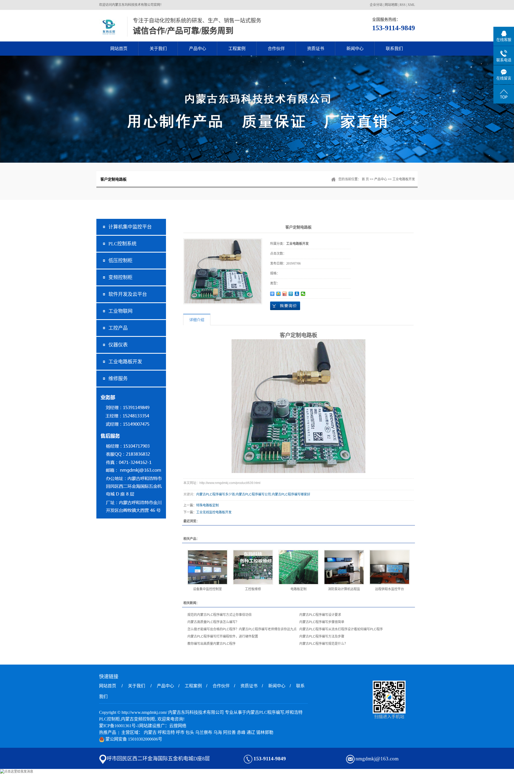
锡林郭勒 (264, 732)
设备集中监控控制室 (207, 589)
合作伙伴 (276, 48)
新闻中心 (355, 48)
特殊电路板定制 (207, 505)
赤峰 (241, 732)
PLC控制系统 (122, 243)
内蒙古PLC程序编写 (265, 712)
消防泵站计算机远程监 (344, 589)
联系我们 (394, 48)
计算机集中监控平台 (130, 227)
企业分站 (376, 5)
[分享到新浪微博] (284, 294)
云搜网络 (177, 725)
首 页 (365, 179)
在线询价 (285, 306)
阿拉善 (229, 732)
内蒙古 (150, 732)
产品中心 (197, 48)
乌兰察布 (203, 732)
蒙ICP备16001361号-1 (119, 725)
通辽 (251, 732)
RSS (403, 5)
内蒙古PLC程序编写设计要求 (320, 615)
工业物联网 (120, 311)
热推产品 (107, 732)
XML (411, 5)
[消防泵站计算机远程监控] (344, 567)
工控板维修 (253, 589)
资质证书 (315, 48)
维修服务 (118, 378)
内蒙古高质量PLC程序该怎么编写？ (213, 622)
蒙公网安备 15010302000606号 (133, 739)
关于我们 (158, 48)
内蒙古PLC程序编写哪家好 (291, 494)
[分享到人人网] (297, 294)
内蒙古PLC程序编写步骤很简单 (321, 622)
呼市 (180, 732)
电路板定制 (298, 589)
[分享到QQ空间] (278, 294)
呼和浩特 (166, 732)
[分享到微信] (303, 294)
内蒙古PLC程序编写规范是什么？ (323, 644)
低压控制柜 (120, 260)
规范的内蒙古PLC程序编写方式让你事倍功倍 (219, 615)
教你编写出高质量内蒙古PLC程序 (211, 644)
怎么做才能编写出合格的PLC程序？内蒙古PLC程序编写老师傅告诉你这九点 (242, 629)
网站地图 (391, 5)
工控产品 (118, 328)
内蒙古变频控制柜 (138, 719)
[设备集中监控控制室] (207, 567)
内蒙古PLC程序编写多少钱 (215, 494)
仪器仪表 (118, 345)
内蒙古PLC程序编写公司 (253, 494)
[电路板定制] (298, 567)
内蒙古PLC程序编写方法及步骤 (321, 636)
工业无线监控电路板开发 (214, 512)
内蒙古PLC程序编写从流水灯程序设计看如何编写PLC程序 (341, 629)
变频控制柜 (120, 277)
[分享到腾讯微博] (291, 294)
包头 (190, 732)
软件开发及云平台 (127, 294)
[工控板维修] (253, 567)
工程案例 (236, 48)
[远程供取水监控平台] (389, 567)
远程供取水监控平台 (389, 589)
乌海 (217, 732)
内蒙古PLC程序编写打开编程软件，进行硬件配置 (222, 636)
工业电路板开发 (403, 179)
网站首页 (118, 48)
